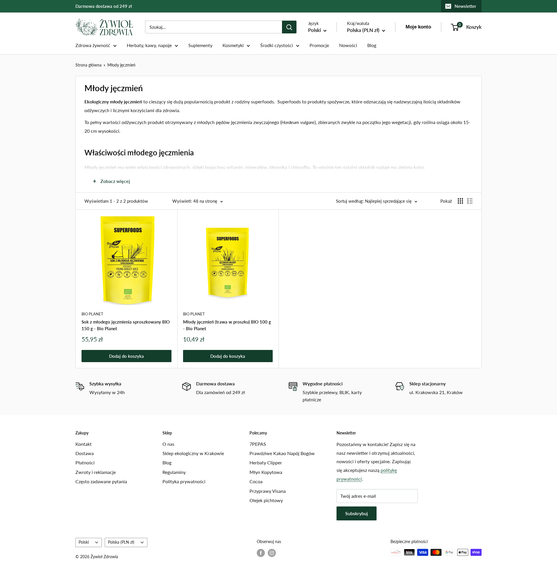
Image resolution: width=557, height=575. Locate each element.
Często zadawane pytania (101, 481)
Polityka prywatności (183, 481)
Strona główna (88, 64)
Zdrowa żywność (92, 45)
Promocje (319, 45)
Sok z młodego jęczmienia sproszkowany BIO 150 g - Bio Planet (126, 325)
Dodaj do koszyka (126, 356)
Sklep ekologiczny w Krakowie (193, 453)
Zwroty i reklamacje (95, 472)
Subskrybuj (356, 513)
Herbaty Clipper (265, 462)
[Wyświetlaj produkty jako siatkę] (460, 201)
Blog (371, 45)
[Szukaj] (289, 27)
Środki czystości (276, 45)
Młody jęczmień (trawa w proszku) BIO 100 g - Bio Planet (227, 325)
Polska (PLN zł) (121, 542)
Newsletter (465, 6)
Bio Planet (92, 314)
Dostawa (84, 453)
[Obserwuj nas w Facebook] (261, 553)
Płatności (85, 462)
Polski (84, 542)
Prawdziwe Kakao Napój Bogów (282, 453)
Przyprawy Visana (267, 491)
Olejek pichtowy (266, 500)
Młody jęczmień (121, 64)
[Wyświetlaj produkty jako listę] (470, 201)
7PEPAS (257, 444)
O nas (168, 444)
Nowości (348, 45)
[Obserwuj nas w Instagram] (272, 553)
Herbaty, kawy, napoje (149, 45)
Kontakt (83, 444)
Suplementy (200, 45)
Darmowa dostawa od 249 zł (103, 6)
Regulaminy (174, 472)
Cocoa (256, 481)
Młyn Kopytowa (265, 472)
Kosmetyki (233, 45)
